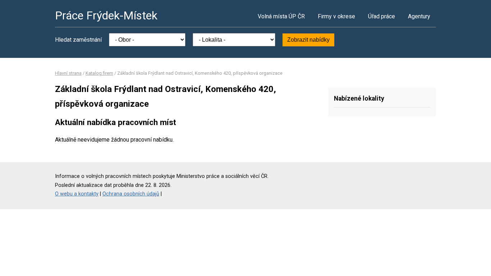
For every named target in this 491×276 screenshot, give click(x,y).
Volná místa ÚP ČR (281, 16)
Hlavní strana (68, 73)
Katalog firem (99, 73)
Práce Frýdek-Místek (106, 15)
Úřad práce (381, 16)
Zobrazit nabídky (308, 40)
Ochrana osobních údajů (130, 194)
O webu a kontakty (76, 194)
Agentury (419, 16)
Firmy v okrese (336, 16)
